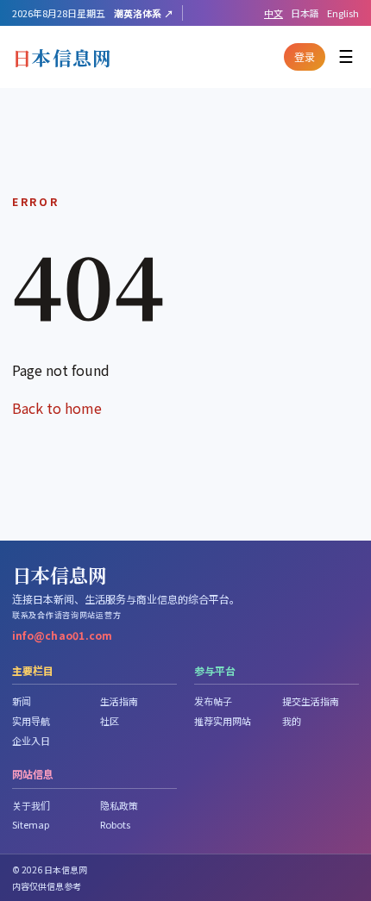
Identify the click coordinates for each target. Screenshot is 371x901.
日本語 (305, 13)
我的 (291, 721)
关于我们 (31, 805)
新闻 (21, 701)
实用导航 (31, 721)
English (343, 13)
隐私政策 (119, 805)
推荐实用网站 (222, 721)
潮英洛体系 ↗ (143, 13)
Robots (115, 824)
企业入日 (31, 741)
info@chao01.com (62, 635)
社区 (109, 721)
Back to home (57, 407)
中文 (273, 13)
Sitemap (30, 824)
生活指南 (119, 701)
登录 (304, 56)
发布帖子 (213, 701)
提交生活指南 (310, 701)
